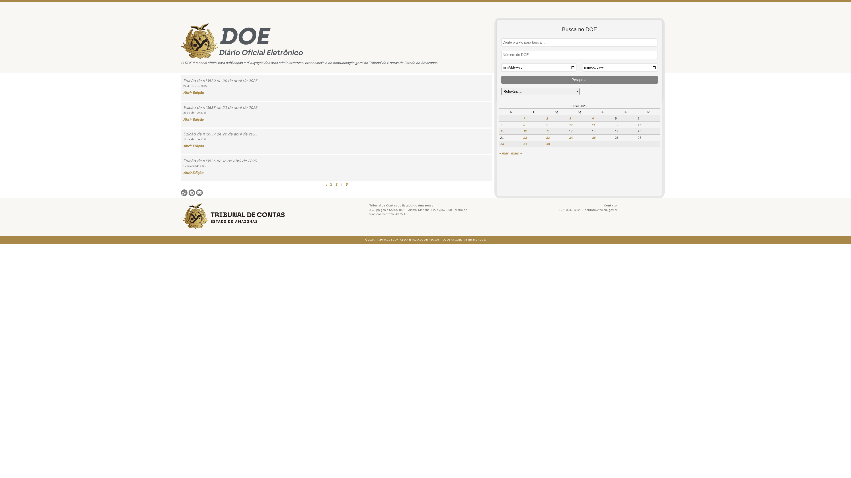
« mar (503, 153)
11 (593, 125)
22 (525, 138)
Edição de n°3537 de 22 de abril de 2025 (220, 134)
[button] (184, 192)
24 (571, 138)
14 (501, 131)
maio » (516, 153)
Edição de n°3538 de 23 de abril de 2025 (220, 107)
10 (570, 125)
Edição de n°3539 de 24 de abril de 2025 (220, 80)
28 (502, 144)
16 (547, 131)
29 (525, 144)
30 (548, 144)
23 (548, 138)
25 (593, 138)
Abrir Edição (193, 173)
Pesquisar (580, 80)
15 (524, 131)
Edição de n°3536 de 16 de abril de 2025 (220, 160)
